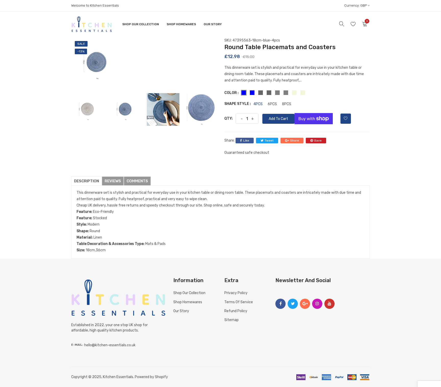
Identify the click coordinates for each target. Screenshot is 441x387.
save (318, 140)
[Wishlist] (345, 119)
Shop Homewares (181, 24)
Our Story (213, 24)
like (246, 140)
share (294, 140)
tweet (269, 140)
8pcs (286, 104)
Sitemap (231, 320)
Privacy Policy (236, 293)
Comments (137, 181)
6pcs (272, 104)
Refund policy (235, 311)
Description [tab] (86, 181)
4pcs (258, 104)
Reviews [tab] (113, 181)
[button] (429, 382)
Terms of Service (238, 302)
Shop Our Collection (140, 24)
